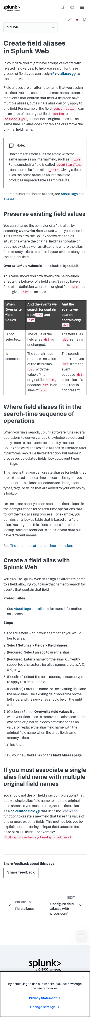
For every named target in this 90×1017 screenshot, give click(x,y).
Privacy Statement (43, 998)
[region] (45, 994)
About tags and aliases (31, 609)
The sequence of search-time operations (42, 546)
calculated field (22, 811)
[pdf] (85, 20)
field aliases (61, 74)
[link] (70, 20)
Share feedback (21, 873)
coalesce (70, 811)
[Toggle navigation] (81, 936)
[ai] (77, 20)
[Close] (83, 978)
